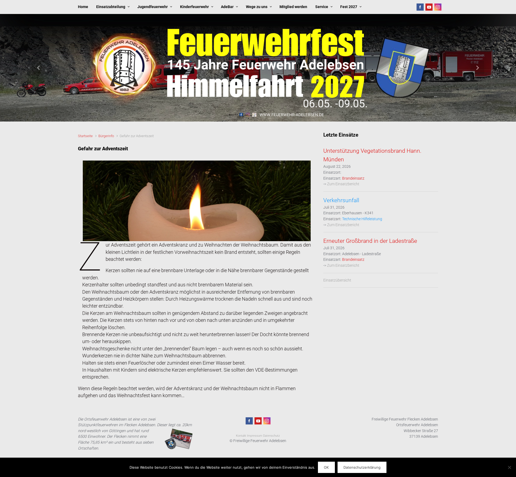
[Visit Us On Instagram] (437, 7)
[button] (38, 68)
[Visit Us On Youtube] (428, 7)
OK (326, 467)
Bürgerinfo (106, 136)
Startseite (85, 136)
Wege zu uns (256, 7)
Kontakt (241, 435)
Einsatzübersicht (337, 280)
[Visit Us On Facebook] (419, 7)
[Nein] (509, 467)
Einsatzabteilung (110, 7)
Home (83, 7)
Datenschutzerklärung (362, 467)
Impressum (254, 435)
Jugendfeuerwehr (152, 7)
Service (321, 7)
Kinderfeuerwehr (194, 7)
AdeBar (227, 7)
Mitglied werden (293, 7)
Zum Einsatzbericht (343, 184)
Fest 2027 (348, 7)
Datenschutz (271, 435)
